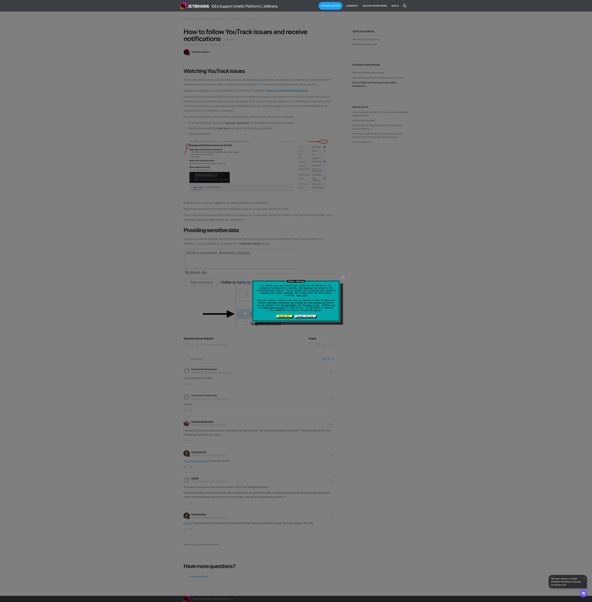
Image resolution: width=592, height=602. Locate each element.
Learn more (302, 295)
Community (352, 6)
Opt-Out (317, 310)
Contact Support (330, 6)
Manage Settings (305, 316)
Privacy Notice (289, 305)
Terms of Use (312, 305)
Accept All (284, 316)
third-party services (274, 308)
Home (194, 6)
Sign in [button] (395, 6)
